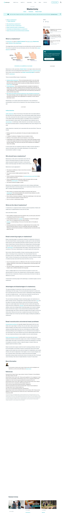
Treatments (30, 11)
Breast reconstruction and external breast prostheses (18, 30)
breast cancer (30, 41)
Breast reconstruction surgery (12, 337)
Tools (35, 2)
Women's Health (38, 11)
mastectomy (9, 41)
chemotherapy (9, 121)
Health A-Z (22, 2)
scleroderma (9, 192)
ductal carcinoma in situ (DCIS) (30, 176)
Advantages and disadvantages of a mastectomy (17, 28)
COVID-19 (45, 2)
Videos (40, 2)
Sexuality (21, 305)
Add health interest (54, 14)
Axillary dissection (11, 21)
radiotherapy (12, 73)
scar (37, 300)
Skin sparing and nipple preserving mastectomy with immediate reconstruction (23, 93)
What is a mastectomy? (12, 19)
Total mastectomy (10, 86)
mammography (15, 180)
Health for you (15, 2)
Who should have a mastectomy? (14, 23)
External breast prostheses (11, 324)
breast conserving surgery (34, 70)
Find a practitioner (49, 58)
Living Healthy (29, 2)
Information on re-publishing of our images (23, 65)
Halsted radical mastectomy (12, 80)
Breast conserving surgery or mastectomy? (16, 27)
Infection (8, 221)
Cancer (24, 11)
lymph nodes (9, 84)
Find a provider (54, 2)
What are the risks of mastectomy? (14, 25)
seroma (20, 218)
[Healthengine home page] (7, 2)
